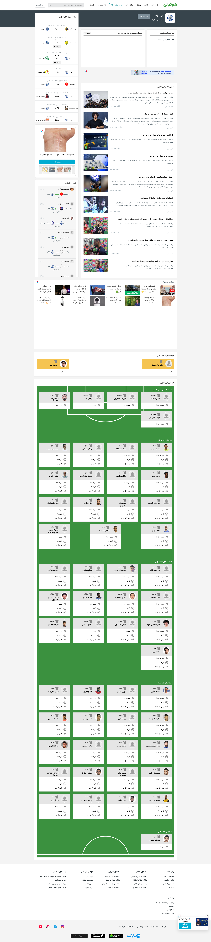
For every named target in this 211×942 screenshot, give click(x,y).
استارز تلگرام (170, 909)
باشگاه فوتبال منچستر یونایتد (110, 883)
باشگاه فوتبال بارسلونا (113, 880)
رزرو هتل (171, 906)
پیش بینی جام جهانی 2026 (164, 902)
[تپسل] (41, 130)
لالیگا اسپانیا (170, 887)
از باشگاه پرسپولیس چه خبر (57, 883)
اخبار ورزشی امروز (60, 880)
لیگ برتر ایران (169, 880)
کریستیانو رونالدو (87, 880)
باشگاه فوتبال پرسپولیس (139, 876)
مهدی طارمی (89, 883)
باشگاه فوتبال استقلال (140, 880)
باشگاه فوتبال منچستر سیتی (110, 887)
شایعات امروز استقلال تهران (57, 887)
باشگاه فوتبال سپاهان (140, 887)
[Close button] (207, 916)
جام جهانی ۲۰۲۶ (116, 4)
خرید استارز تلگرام (168, 913)
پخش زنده (129, 4)
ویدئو (138, 4)
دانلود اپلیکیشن (142, 926)
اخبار (146, 4)
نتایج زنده (155, 4)
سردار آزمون (89, 887)
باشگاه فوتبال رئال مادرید (111, 876)
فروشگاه (122, 926)
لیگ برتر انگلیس (168, 883)
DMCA (130, 926)
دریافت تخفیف (185, 926)
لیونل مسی (89, 876)
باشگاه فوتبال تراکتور (140, 883)
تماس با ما (154, 926)
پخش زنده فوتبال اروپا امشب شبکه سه (53, 876)
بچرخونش (57, 161)
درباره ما (164, 926)
